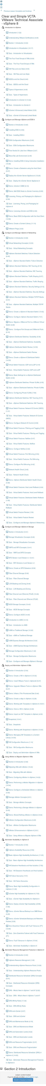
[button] (1, 2)
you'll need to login (31, 1077)
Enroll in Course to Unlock (23, 1080)
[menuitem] (1, 5)
